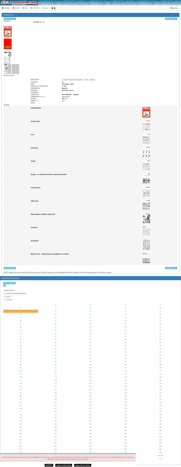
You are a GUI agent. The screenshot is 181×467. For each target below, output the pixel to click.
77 (55, 352)
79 (125, 352)
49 (125, 333)
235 (160, 449)
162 (55, 405)
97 (55, 364)
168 (90, 408)
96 (20, 364)
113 (90, 374)
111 (21, 374)
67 (55, 346)
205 (160, 430)
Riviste (86, 80)
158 (90, 402)
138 (90, 389)
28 (90, 320)
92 (55, 361)
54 (125, 336)
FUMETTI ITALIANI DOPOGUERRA (73, 80)
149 (125, 396)
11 (20, 311)
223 (90, 443)
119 (125, 377)
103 (90, 367)
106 (21, 371)
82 (55, 355)
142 (55, 393)
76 (20, 352)
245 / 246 (160, 455)
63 (90, 342)
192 (55, 424)
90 (160, 358)
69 (125, 346)
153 (90, 399)
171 (21, 411)
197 (55, 427)
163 (90, 405)
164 (125, 405)
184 (125, 418)
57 (55, 339)
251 (160, 458)
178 (90, 414)
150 (160, 396)
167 (55, 408)
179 (125, 414)
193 (90, 424)
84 (125, 355)
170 (160, 408)
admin (175, 8)
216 (21, 440)
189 (125, 421)
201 (21, 430)
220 (160, 440)
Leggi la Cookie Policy (63, 465)
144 (125, 393)
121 (21, 380)
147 (55, 396)
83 (90, 355)
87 (55, 358)
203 (90, 430)
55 (160, 336)
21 (20, 317)
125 (160, 380)
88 (90, 358)
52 (55, 336)
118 (90, 377)
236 (21, 452)
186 (21, 421)
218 (90, 440)
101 (21, 367)
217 (55, 440)
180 (160, 414)
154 (125, 399)
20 (160, 314)
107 (55, 371)
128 (90, 383)
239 (125, 452)
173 (90, 411)
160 (160, 402)
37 (55, 327)
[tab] (90, 112)
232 (55, 449)
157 (55, 402)
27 (55, 320)
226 (21, 446)
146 (21, 396)
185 (160, 418)
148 (90, 396)
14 (125, 311)
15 (160, 311)
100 (160, 364)
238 (90, 452)
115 (160, 374)
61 (20, 342)
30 (160, 320)
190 (160, 421)
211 (21, 436)
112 (55, 374)
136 (21, 389)
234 (125, 449)
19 (125, 314)
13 (90, 311)
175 (160, 411)
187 (55, 421)
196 (21, 427)
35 (160, 324)
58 (90, 339)
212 (55, 436)
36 (20, 327)
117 (55, 377)
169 (125, 408)
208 (90, 433)
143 (90, 393)
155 (160, 399)
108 (90, 371)
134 (125, 386)
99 (125, 364)
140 (160, 389)
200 (160, 427)
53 (90, 336)
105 (160, 367)
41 (20, 330)
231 (21, 449)
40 (160, 327)
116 (21, 377)
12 (55, 311)
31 (20, 324)
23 (90, 317)
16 (20, 314)
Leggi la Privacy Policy (82, 465)
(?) (38, 101)
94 (125, 361)
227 (55, 446)
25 (160, 317)
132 (55, 386)
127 (55, 383)
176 (21, 414)
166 (21, 408)
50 (160, 333)
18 (90, 314)
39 (125, 327)
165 (160, 405)
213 (90, 436)
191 (21, 424)
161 (21, 405)
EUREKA (92, 80)
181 (21, 418)
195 (160, 424)
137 (55, 389)
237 (55, 452)
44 (125, 330)
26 (20, 320)
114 (125, 374)
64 (125, 342)
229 (125, 446)
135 (160, 386)
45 (160, 330)
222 (55, 443)
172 (55, 411)
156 (21, 402)
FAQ (25, 8)
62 (55, 342)
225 (160, 443)
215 (160, 436)
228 (90, 446)
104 (125, 367)
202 (55, 430)
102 (55, 367)
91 (20, 361)
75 (160, 349)
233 (90, 449)
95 (160, 361)
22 (55, 317)
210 (160, 433)
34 (125, 324)
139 (125, 389)
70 (160, 346)
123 (90, 380)
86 (20, 358)
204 (125, 430)
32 (55, 324)
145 (160, 393)
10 (160, 308)
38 (90, 327)
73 (90, 349)
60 (160, 339)
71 (20, 349)
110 (160, 371)
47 (55, 333)
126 (21, 383)
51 (20, 336)
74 (125, 349)
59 (125, 339)
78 (90, 352)
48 (90, 333)
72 (55, 349)
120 (160, 377)
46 (20, 333)
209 (125, 433)
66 (20, 346)
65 (160, 342)
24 (125, 317)
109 (125, 371)
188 (90, 421)
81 (20, 355)
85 (160, 355)
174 (125, 411)
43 (90, 330)
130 (160, 383)
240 (160, 452)
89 (125, 358)
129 (125, 383)
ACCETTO (49, 465)
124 (125, 380)
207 (55, 433)
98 (90, 364)
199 (125, 427)
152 (55, 399)
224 (125, 443)
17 (55, 314)
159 (125, 402)
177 (55, 414)
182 (55, 418)
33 (90, 324)
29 (125, 320)
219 (125, 440)
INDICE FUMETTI (9, 283)
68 (90, 346)
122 (55, 380)
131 (21, 386)
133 (90, 386)
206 (21, 433)
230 (160, 446)
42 (55, 330)
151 (21, 399)
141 (21, 393)
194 (125, 424)
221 (21, 443)
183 (90, 418)
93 (90, 361)
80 (160, 352)
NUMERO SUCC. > (171, 19)
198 (90, 427)
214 (125, 436)
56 (20, 339)
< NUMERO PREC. (9, 19)
